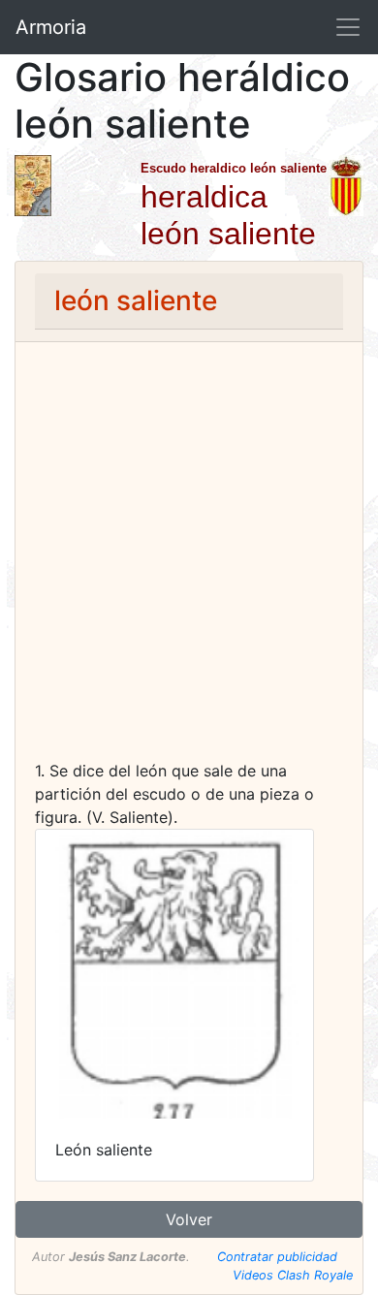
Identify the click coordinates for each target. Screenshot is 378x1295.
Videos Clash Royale (293, 1275)
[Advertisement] (189, 560)
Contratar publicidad (277, 1256)
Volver (189, 1219)
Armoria (51, 27)
